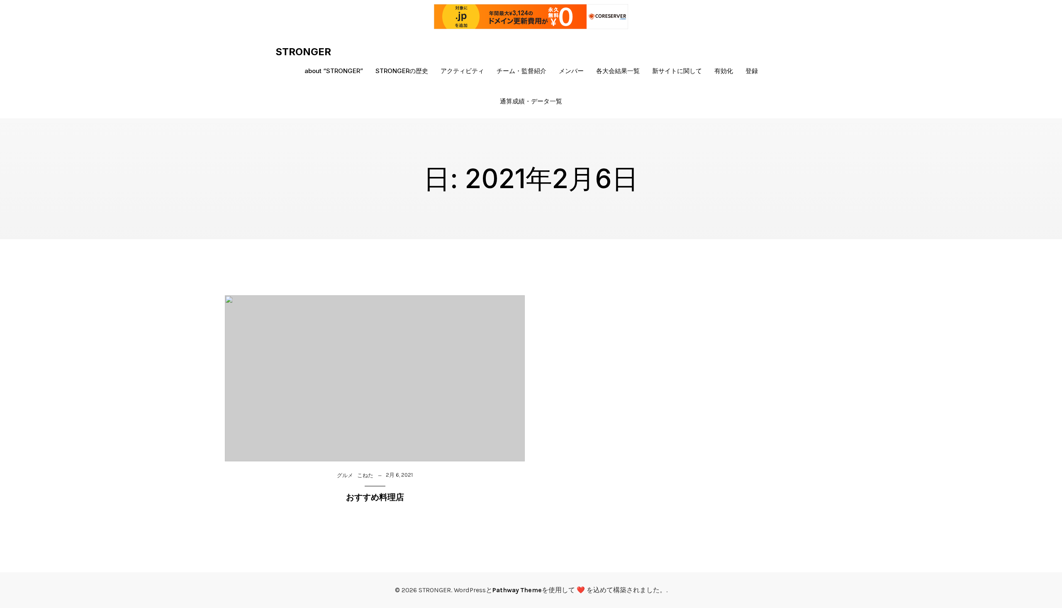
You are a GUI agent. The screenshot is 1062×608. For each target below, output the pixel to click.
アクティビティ (462, 71)
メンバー (571, 71)
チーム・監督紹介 (521, 71)
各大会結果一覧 (618, 71)
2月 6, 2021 (399, 475)
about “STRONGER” (333, 71)
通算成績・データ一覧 (531, 101)
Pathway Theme (517, 590)
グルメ (345, 475)
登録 (751, 71)
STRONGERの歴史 (401, 71)
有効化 (723, 71)
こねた (365, 475)
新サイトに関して (677, 71)
